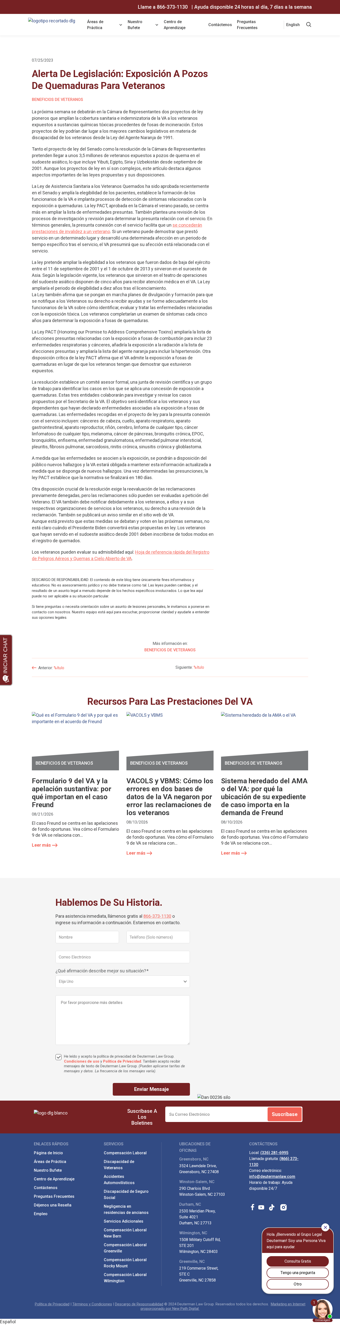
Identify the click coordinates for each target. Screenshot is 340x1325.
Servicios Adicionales (123, 1221)
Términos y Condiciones (92, 1304)
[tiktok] (272, 1207)
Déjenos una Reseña (52, 1205)
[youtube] (261, 1207)
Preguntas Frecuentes (247, 24)
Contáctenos (220, 24)
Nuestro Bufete (135, 24)
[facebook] (252, 1207)
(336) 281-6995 (274, 1152)
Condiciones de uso (81, 1061)
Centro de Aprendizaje (174, 24)
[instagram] (283, 1207)
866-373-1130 (172, 7)
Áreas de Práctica (95, 24)
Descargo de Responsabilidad (139, 1304)
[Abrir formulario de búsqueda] (309, 25)
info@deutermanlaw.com (272, 1176)
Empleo (41, 1213)
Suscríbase (284, 1114)
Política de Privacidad (122, 1061)
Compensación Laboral (125, 1153)
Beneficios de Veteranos (57, 99)
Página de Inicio (48, 1153)
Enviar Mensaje (151, 1089)
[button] (170, 1322)
